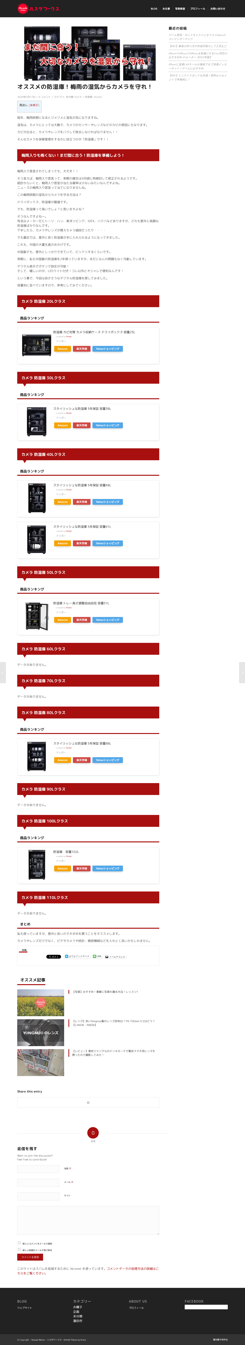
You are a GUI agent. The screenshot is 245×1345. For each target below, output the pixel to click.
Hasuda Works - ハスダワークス (46, 1339)
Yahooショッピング (107, 349)
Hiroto (98, 97)
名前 (67, 1168)
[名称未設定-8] (88, 53)
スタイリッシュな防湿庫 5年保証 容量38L (82, 409)
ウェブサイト (24, 1308)
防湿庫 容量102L (66, 852)
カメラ (78, 97)
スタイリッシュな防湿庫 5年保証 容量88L (82, 743)
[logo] (38, 8)
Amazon (63, 349)
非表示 (34, 105)
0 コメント (45, 97)
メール (69, 1182)
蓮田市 (77, 1321)
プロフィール (136, 1308)
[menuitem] (154, 8)
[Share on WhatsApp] (88, 1102)
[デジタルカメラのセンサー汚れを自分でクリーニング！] (3, 672)
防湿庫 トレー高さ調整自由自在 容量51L (81, 603)
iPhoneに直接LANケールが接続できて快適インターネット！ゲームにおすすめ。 (198, 66)
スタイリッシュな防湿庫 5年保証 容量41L (82, 526)
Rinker (69, 336)
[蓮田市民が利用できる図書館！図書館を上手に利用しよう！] (242, 672)
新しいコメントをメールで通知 (37, 1243)
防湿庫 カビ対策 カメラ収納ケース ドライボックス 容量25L (94, 332)
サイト (67, 1195)
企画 (76, 1312)
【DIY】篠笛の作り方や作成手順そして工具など (198, 46)
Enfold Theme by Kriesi (75, 1339)
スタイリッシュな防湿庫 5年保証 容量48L (82, 485)
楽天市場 (81, 349)
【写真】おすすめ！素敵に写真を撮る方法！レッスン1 (105, 992)
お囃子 (77, 1307)
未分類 (69, 97)
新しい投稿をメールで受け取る (37, 1250)
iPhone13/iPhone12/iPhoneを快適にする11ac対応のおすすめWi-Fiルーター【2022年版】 (198, 55)
